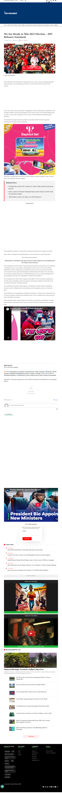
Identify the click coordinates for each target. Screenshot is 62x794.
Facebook (21, 371)
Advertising (35, 753)
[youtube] (49, 2)
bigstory (16, 367)
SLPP (12, 760)
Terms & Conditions (51, 753)
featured (7, 763)
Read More (31, 736)
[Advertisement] (29, 98)
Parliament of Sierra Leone (9, 771)
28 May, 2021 (8, 40)
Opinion (56, 25)
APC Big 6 (10, 367)
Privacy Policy (49, 751)
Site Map (34, 754)
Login (56, 399)
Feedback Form (35, 760)
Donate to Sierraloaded (49, 375)
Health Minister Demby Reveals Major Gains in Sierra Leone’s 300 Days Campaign (31, 560)
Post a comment (24, 40)
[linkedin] (46, 2)
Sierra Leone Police (9, 754)
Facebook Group (29, 371)
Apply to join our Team (37, 375)
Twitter (36, 371)
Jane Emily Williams (10, 75)
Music (16, 25)
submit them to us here (24, 375)
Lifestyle (35, 25)
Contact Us (34, 758)
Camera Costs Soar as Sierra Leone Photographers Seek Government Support (29, 555)
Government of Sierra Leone (9, 757)
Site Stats (34, 756)
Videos (19, 25)
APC (5, 367)
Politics (23, 25)
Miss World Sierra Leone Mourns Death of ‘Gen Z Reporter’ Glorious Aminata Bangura (32, 565)
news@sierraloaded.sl (10, 375)
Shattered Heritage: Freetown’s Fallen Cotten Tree (24, 669)
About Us (34, 751)
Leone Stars (7, 774)
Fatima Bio (7, 777)
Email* (24, 531)
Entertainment (29, 25)
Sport (43, 25)
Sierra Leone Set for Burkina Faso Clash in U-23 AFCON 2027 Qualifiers (28, 570)
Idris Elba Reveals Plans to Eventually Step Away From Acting (25, 550)
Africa (52, 25)
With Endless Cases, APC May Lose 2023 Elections (24, 197)
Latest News (10, 544)
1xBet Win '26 (10, 25)
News (5, 25)
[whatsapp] (51, 2)
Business (40, 25)
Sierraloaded (13, 371)
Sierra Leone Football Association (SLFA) (9, 767)
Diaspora (48, 25)
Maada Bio (7, 751)
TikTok (54, 371)
